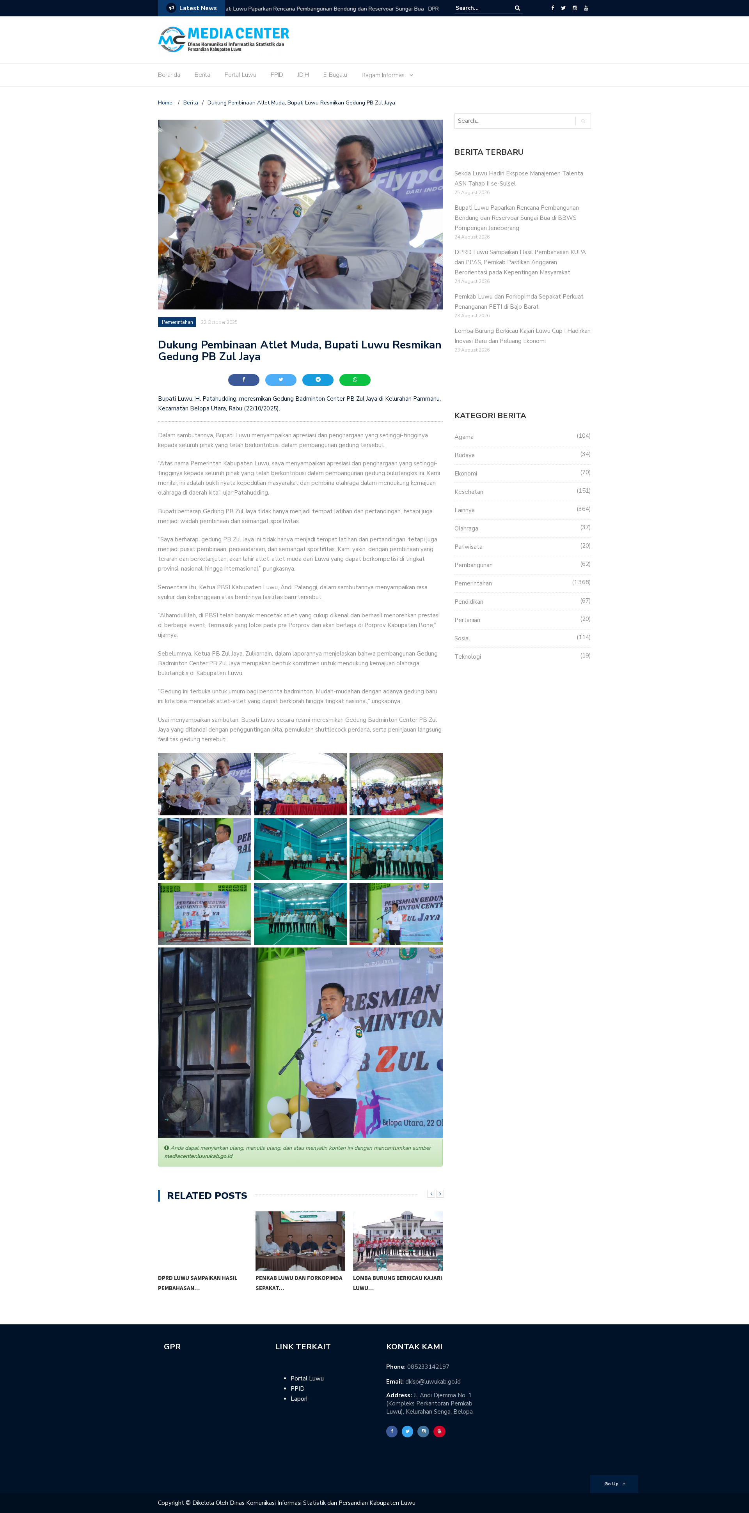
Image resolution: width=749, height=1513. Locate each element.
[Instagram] (575, 8)
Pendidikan (468, 602)
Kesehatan (468, 492)
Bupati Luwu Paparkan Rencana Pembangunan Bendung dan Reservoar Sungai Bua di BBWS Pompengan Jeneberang (516, 218)
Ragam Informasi (384, 75)
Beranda (169, 75)
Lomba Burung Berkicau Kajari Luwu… (397, 1283)
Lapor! (299, 1399)
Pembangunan (473, 565)
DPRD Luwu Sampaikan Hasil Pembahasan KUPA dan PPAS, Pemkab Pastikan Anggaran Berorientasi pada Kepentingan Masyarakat (322, 14)
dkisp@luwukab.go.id (433, 1382)
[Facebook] (552, 8)
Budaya (464, 455)
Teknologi (467, 657)
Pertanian (467, 620)
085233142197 (428, 1367)
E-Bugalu (335, 75)
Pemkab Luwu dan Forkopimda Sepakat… (299, 1283)
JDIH (303, 75)
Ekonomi (465, 473)
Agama (464, 437)
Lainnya (464, 510)
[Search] (517, 8)
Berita (202, 75)
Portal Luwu (240, 75)
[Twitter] (563, 8)
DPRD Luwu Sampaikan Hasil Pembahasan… (198, 1283)
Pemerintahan (177, 322)
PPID (277, 75)
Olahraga (466, 528)
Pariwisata (468, 547)
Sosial (462, 638)
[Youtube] (586, 8)
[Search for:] (479, 8)
